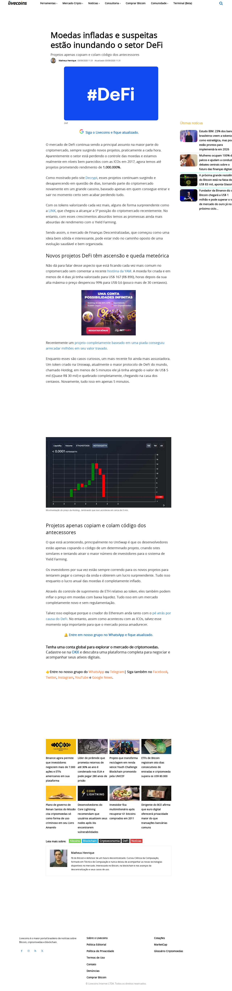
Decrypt (91, 178)
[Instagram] (28, 951)
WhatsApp (96, 672)
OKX (75, 652)
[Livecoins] (17, 4)
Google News (102, 677)
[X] (42, 951)
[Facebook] (21, 951)
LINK (52, 210)
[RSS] (35, 951)
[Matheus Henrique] (54, 60)
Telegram (117, 672)
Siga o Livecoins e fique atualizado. (112, 132)
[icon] (221, 3)
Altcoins (75, 841)
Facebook (160, 672)
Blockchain (90, 841)
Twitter (51, 677)
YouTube (81, 677)
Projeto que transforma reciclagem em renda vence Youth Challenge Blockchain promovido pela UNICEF (123, 767)
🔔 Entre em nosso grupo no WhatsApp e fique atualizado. (108, 635)
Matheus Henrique (67, 60)
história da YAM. (119, 271)
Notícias (136, 841)
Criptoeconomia (110, 841)
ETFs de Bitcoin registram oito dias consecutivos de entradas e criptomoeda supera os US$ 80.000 (156, 767)
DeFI (125, 841)
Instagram (65, 677)
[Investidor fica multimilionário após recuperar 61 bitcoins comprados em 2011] (124, 793)
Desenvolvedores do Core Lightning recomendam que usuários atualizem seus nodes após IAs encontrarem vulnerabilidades (92, 818)
